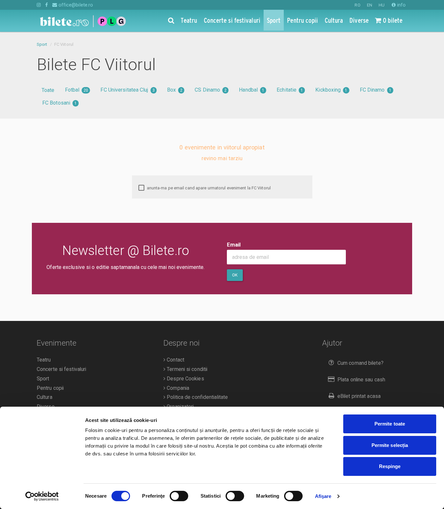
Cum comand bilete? (360, 363)
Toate (48, 90)
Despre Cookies (184, 379)
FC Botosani (59, 103)
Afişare (323, 496)
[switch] (179, 496)
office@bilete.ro (75, 4)
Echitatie (290, 90)
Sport (42, 44)
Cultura (44, 397)
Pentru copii (50, 388)
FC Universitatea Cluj (127, 90)
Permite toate (389, 423)
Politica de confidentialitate (196, 397)
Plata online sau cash (361, 380)
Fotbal (76, 90)
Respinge (390, 466)
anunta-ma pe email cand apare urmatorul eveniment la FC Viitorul (208, 187)
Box (175, 90)
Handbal (251, 90)
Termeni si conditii (186, 369)
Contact (174, 360)
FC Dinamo (375, 90)
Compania (177, 388)
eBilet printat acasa (359, 396)
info (401, 4)
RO (357, 5)
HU (382, 5)
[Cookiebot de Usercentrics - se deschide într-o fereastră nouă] (42, 496)
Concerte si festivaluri (61, 369)
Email (234, 244)
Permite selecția (390, 445)
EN (369, 5)
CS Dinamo (211, 90)
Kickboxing (331, 90)
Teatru (44, 360)
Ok (235, 275)
